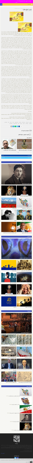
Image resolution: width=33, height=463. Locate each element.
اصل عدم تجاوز (23, 122)
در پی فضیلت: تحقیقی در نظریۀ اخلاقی (24, 134)
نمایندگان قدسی (10, 123)
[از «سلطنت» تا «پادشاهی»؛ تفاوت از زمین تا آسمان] (24, 190)
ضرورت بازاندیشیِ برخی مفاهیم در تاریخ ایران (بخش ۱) (26, 345)
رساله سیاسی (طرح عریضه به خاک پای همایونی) (26, 270)
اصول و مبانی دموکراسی (13, 196)
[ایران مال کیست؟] (8, 203)
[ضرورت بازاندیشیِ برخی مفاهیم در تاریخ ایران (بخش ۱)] (24, 339)
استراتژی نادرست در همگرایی (28, 307)
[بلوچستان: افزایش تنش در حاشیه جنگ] (8, 352)
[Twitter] (15, 458)
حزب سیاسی (14, 307)
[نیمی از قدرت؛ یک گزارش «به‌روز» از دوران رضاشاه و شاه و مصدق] (24, 376)
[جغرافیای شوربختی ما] (24, 277)
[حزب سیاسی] (8, 301)
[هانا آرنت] (8, 215)
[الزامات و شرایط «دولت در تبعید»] (16, 248)
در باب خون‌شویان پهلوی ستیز (26, 332)
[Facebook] (18, 458)
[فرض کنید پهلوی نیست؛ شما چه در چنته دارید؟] (8, 376)
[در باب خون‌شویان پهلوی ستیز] (16, 323)
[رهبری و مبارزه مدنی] (8, 265)
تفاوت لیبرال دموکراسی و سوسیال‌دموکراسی (27, 208)
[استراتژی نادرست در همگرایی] (24, 301)
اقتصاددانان (20, 122)
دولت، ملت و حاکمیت (29, 295)
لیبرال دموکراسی (29, 4)
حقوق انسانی (6, 122)
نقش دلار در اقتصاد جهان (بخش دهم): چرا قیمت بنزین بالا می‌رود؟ (24, 369)
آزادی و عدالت (27, 122)
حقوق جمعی (30, 123)
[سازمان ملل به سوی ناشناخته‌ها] (24, 352)
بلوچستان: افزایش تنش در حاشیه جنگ (12, 357)
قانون (18, 123)
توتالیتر (10, 122)
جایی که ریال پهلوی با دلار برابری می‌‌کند (15, 413)
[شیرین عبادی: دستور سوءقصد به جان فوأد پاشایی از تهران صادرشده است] (8, 364)
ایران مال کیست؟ (14, 208)
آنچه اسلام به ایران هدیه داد (26, 183)
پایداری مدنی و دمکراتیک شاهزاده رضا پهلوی (27, 232)
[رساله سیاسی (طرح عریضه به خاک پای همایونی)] (24, 265)
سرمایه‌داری (21, 123)
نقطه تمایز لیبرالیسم (15, 123)
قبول (31, 462)
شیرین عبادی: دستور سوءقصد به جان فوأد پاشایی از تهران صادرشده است (8, 370)
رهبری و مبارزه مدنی (14, 270)
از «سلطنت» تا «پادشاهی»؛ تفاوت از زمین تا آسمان (26, 196)
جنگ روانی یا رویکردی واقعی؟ (13, 345)
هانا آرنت (15, 220)
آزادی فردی (30, 122)
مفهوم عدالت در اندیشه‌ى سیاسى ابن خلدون (25, 150)
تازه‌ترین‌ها (29, 311)
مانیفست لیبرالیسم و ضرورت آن (26, 130)
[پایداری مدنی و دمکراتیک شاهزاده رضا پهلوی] (24, 227)
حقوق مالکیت (27, 123)
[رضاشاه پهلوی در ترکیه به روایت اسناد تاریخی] (24, 215)
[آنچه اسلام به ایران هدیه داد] (16, 174)
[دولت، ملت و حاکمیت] (24, 289)
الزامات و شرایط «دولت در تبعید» (25, 258)
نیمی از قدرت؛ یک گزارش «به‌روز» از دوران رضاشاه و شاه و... (25, 382)
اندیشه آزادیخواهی (16, 122)
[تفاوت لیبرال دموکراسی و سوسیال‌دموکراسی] (24, 203)
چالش (8, 122)
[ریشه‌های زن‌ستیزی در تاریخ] (8, 277)
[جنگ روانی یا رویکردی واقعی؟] (8, 339)
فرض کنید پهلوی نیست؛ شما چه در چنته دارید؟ (11, 382)
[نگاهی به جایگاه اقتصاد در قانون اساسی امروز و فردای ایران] (8, 227)
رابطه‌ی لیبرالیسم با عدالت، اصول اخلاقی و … (9, 150)
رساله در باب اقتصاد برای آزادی (16, 404)
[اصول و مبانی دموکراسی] (8, 190)
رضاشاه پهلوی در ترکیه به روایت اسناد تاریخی (27, 220)
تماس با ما (18, 0)
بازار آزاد (13, 122)
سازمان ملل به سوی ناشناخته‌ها (28, 357)
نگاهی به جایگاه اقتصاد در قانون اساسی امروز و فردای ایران (9, 232)
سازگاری (24, 123)
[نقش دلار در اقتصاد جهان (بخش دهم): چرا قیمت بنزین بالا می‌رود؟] (24, 364)
